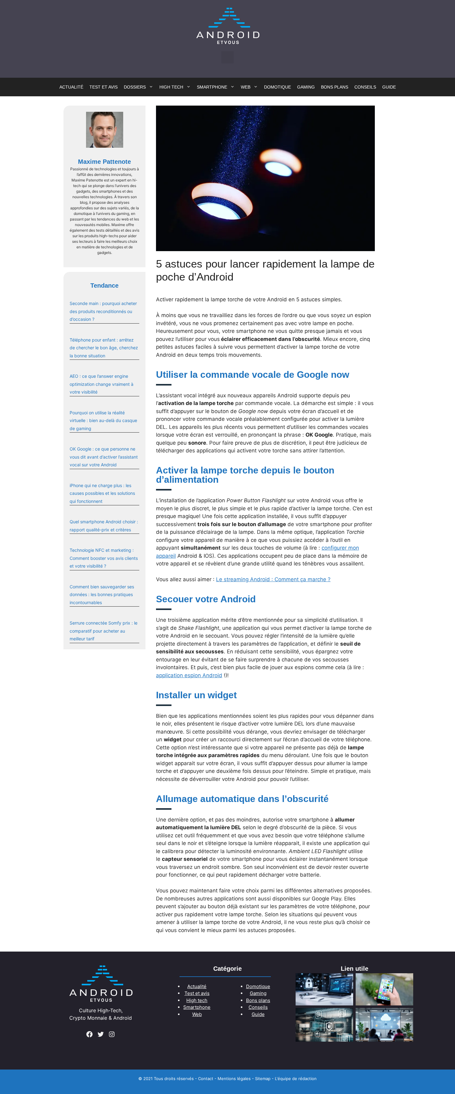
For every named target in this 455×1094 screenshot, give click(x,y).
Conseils (365, 87)
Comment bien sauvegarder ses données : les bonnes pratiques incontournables (102, 594)
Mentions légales (234, 1078)
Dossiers (135, 87)
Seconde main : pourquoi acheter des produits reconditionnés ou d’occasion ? (103, 311)
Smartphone (212, 87)
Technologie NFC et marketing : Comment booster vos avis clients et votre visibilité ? (104, 558)
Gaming (306, 87)
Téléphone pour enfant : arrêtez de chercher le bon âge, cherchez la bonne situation (104, 347)
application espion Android (189, 675)
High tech (171, 87)
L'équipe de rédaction (296, 1078)
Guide (389, 87)
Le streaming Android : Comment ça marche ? (273, 579)
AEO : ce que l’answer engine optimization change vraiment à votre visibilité (101, 383)
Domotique (277, 87)
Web (245, 87)
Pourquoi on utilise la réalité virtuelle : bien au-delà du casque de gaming (103, 420)
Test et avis (103, 87)
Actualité (71, 87)
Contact (205, 1078)
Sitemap (263, 1078)
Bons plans (334, 87)
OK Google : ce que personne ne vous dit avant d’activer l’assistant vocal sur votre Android (104, 456)
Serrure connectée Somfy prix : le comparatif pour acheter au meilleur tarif (103, 630)
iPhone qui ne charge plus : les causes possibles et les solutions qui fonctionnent (102, 493)
